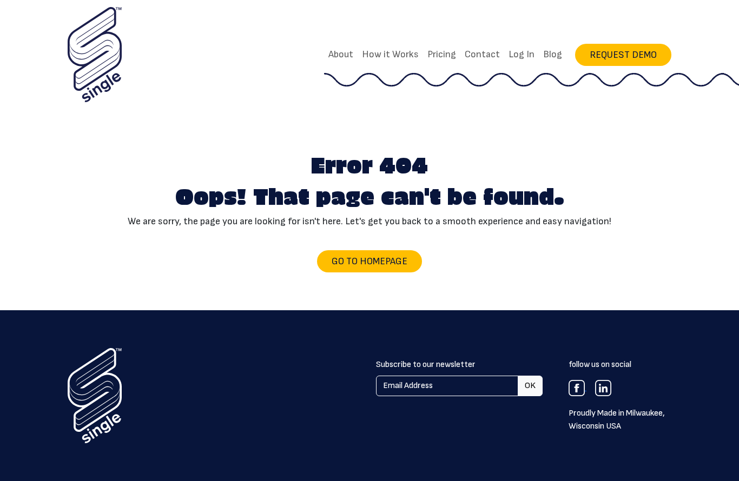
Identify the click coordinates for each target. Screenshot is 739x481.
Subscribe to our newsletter (426, 364)
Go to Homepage (369, 261)
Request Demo (623, 55)
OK (530, 385)
